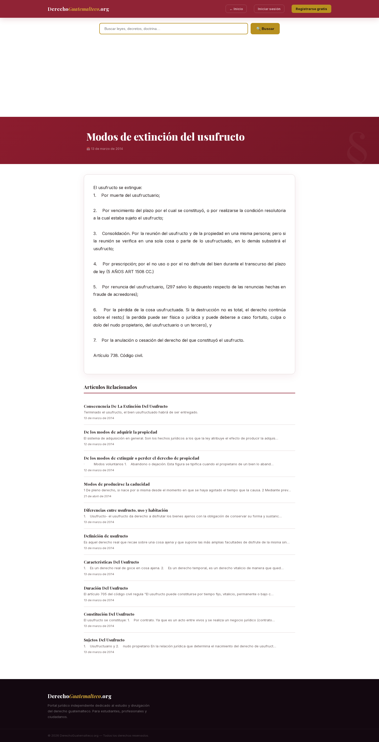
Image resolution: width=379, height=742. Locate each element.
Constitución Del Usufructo (109, 614)
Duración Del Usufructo (106, 588)
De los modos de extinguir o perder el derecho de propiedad (141, 458)
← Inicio (236, 9)
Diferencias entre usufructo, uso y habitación (126, 510)
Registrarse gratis (311, 9)
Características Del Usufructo (111, 562)
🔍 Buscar (265, 29)
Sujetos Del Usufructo (104, 639)
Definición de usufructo (106, 536)
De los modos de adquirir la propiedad (120, 432)
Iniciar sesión (269, 9)
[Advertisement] (189, 78)
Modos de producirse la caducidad (117, 484)
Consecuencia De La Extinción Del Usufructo (126, 406)
